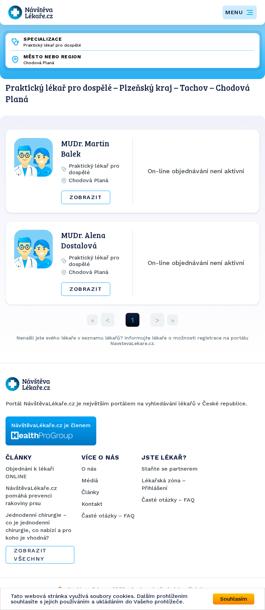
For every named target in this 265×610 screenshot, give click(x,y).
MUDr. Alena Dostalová (83, 240)
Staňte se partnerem (169, 468)
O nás (88, 468)
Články (90, 492)
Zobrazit (85, 197)
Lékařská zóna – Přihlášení (163, 484)
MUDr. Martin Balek (85, 148)
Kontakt (91, 504)
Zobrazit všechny (30, 554)
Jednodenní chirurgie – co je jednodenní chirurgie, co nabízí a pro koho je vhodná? (38, 526)
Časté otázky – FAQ (108, 515)
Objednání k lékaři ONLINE (30, 472)
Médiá (89, 480)
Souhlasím (233, 599)
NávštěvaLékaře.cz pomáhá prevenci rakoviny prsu (31, 495)
